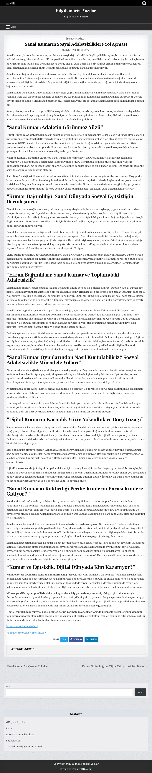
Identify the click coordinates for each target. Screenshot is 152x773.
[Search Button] (144, 3)
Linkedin (93, 639)
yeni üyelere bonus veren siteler (26, 632)
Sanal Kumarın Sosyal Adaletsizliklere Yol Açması (76, 44)
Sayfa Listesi (13, 740)
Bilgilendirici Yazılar (76, 10)
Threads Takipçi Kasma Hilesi (24, 746)
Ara (8, 686)
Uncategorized (76, 38)
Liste (9, 728)
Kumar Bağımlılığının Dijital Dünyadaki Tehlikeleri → (115, 666)
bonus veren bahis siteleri (22, 626)
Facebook (77, 639)
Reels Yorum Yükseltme (20, 734)
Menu (12, 3)
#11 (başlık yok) (15, 722)
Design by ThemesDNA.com (76, 769)
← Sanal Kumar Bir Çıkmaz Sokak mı (26, 666)
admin (67, 50)
